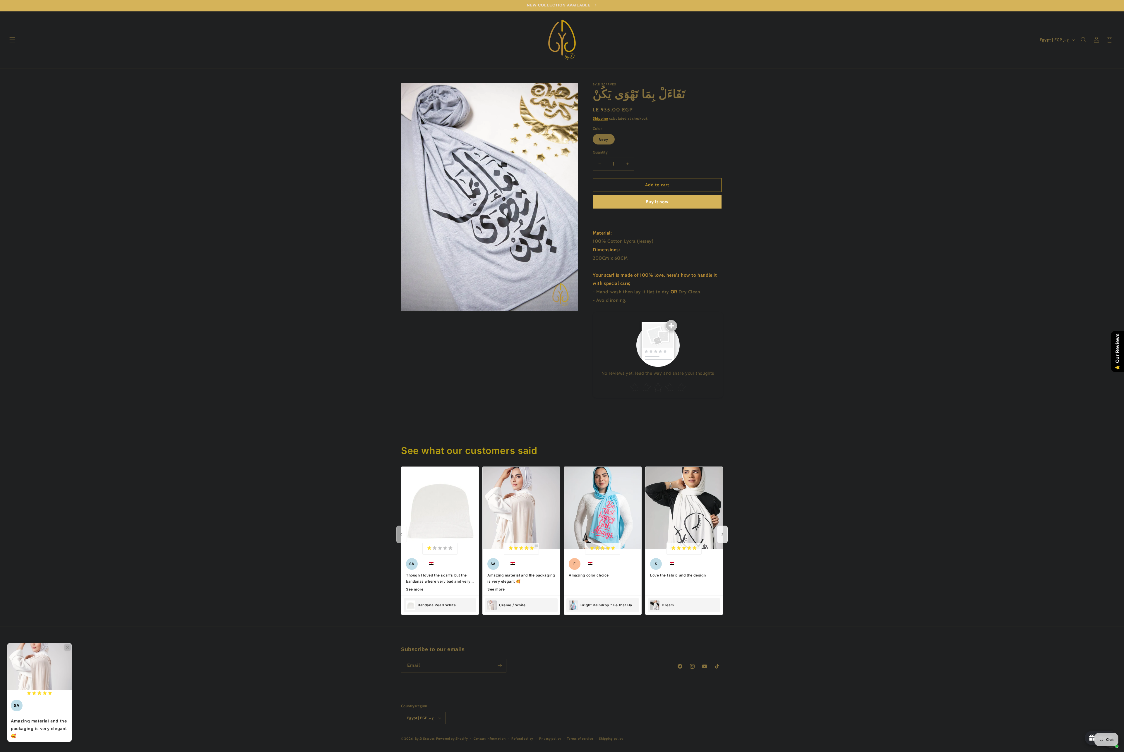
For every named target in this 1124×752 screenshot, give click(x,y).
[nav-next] (722, 534)
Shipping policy (611, 738)
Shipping (600, 118)
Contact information (490, 738)
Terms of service (580, 738)
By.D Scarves (425, 738)
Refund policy (522, 738)
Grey (604, 139)
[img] (440, 548)
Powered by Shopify (452, 738)
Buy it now (657, 201)
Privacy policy (550, 738)
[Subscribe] (499, 665)
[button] (12, 39)
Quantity (600, 152)
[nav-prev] (401, 534)
